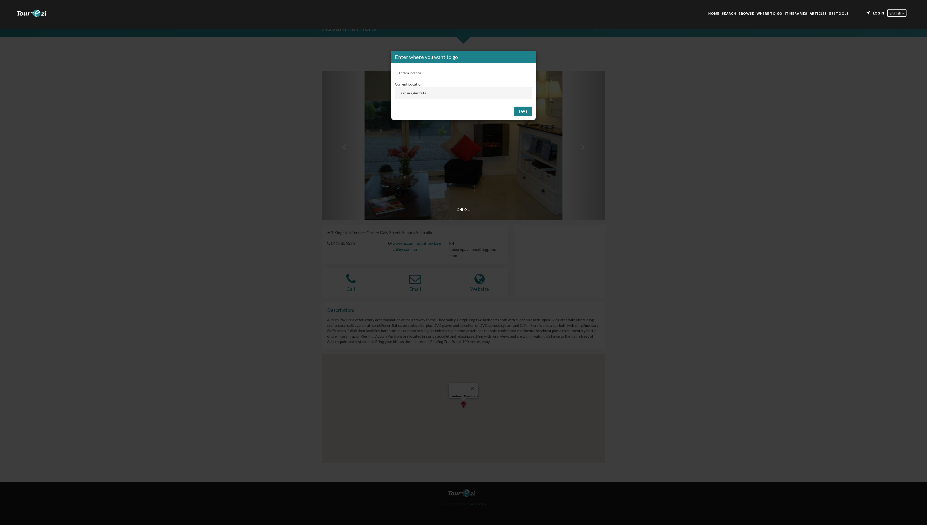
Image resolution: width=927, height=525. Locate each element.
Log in (878, 13)
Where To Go (770, 13)
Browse (746, 13)
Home (713, 13)
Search (729, 13)
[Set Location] (868, 13)
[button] (896, 13)
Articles (818, 13)
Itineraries (796, 13)
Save (523, 111)
